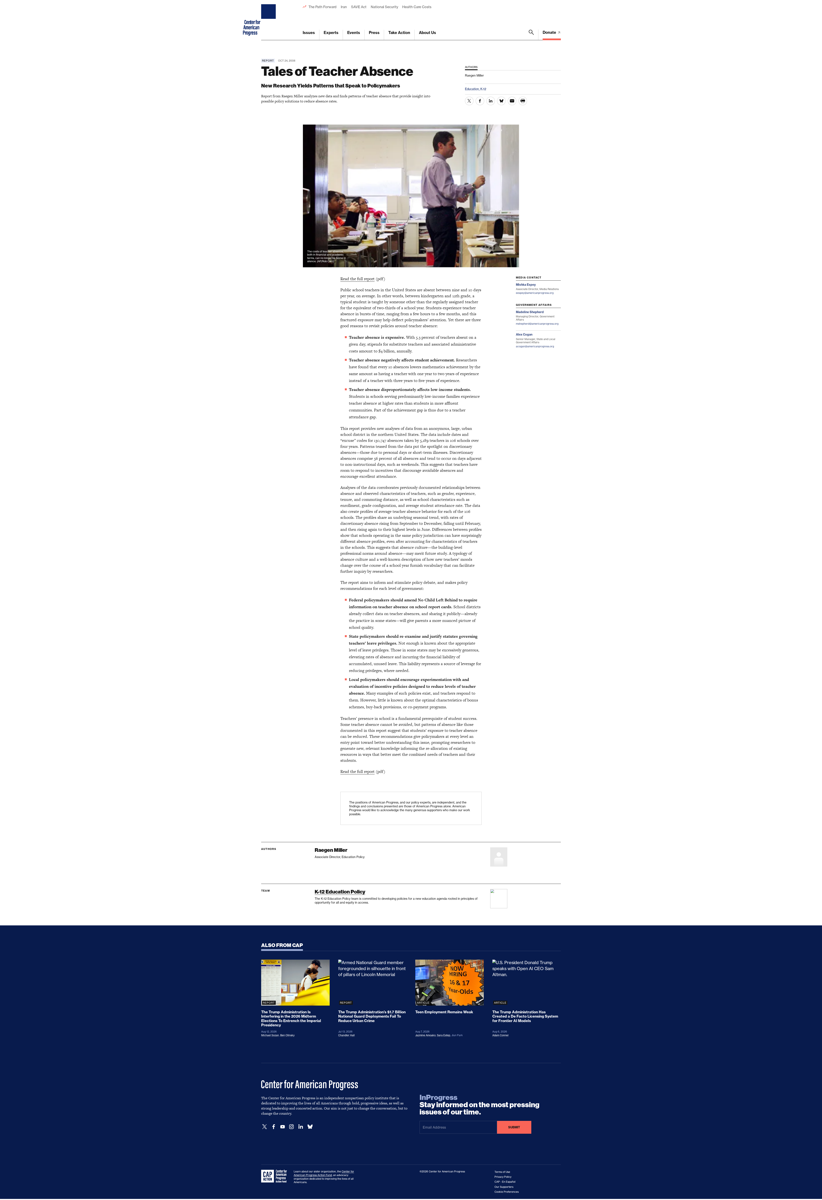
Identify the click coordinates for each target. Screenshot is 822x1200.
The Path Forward (322, 7)
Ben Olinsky (287, 1035)
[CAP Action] (275, 1176)
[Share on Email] (512, 101)
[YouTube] (282, 1126)
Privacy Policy (502, 1176)
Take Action (399, 32)
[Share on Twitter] (469, 101)
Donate (550, 32)
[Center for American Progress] (269, 20)
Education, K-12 (475, 89)
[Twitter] (264, 1126)
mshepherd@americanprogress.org (537, 323)
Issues (309, 32)
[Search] (531, 35)
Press (374, 32)
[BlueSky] (310, 1126)
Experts (331, 32)
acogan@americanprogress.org (535, 346)
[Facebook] (273, 1126)
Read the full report (357, 279)
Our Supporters (503, 1186)
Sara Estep (443, 1035)
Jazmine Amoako (425, 1035)
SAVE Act (358, 7)
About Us (427, 32)
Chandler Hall (346, 1035)
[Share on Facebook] (480, 101)
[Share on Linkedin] (490, 101)
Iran (344, 7)
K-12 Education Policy (340, 892)
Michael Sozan (270, 1035)
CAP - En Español (504, 1181)
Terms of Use (502, 1171)
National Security (384, 7)
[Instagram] (291, 1126)
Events (353, 32)
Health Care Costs (416, 7)
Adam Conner (500, 1035)
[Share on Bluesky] (501, 101)
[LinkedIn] (300, 1126)
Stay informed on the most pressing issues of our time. (479, 1105)
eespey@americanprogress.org (535, 292)
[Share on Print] (522, 101)
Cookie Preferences (506, 1191)
